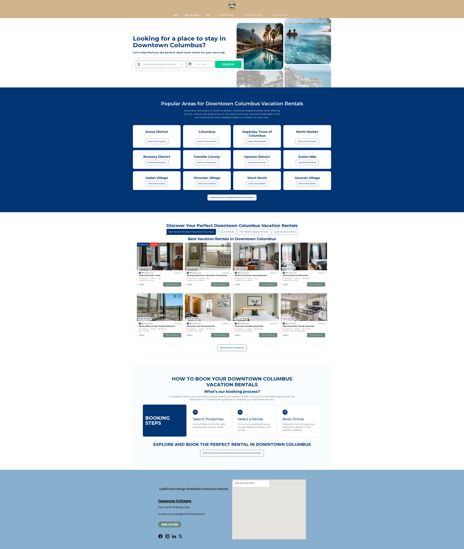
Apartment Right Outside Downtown (299, 326)
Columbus (142, 280)
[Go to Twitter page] (180, 536)
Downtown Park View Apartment (201, 326)
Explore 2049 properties (207, 162)
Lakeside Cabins (226, 15)
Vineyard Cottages (253, 15)
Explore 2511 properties (157, 141)
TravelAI (180, 514)
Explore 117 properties (207, 184)
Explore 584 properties (257, 162)
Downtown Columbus (298, 331)
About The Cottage (192, 15)
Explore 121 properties (156, 184)
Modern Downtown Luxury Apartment (251, 275)
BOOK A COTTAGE (170, 524)
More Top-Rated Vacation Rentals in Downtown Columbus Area (232, 453)
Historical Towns (281, 15)
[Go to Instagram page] (167, 536)
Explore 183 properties (307, 162)
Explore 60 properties (307, 184)
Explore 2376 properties (206, 141)
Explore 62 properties (257, 184)
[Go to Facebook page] (160, 536)
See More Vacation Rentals (232, 348)
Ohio (140, 331)
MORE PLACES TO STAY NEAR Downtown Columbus (232, 197)
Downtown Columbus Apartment (249, 326)
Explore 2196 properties (157, 162)
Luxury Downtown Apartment (295, 275)
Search (228, 64)
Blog (207, 15)
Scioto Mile (150, 280)
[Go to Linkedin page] (174, 536)
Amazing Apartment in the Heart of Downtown (207, 275)
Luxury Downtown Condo (149, 275)
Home (176, 15)
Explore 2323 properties (307, 141)
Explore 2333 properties (257, 141)
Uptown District (200, 280)
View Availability (172, 284)
